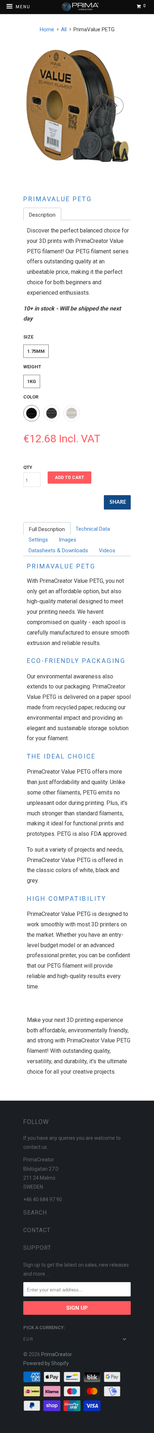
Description (42, 215)
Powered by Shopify (46, 1363)
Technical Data (93, 529)
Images (67, 539)
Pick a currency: (44, 1327)
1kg (31, 381)
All (64, 29)
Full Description (47, 529)
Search (35, 1212)
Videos (107, 550)
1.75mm (36, 351)
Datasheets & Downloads (58, 550)
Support (37, 1247)
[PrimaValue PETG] (77, 105)
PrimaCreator (56, 1354)
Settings (38, 539)
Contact (36, 1230)
